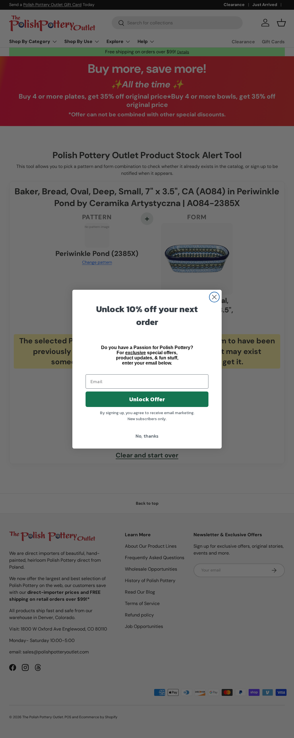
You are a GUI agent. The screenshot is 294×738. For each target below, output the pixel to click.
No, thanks (147, 435)
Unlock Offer (147, 399)
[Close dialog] (214, 297)
